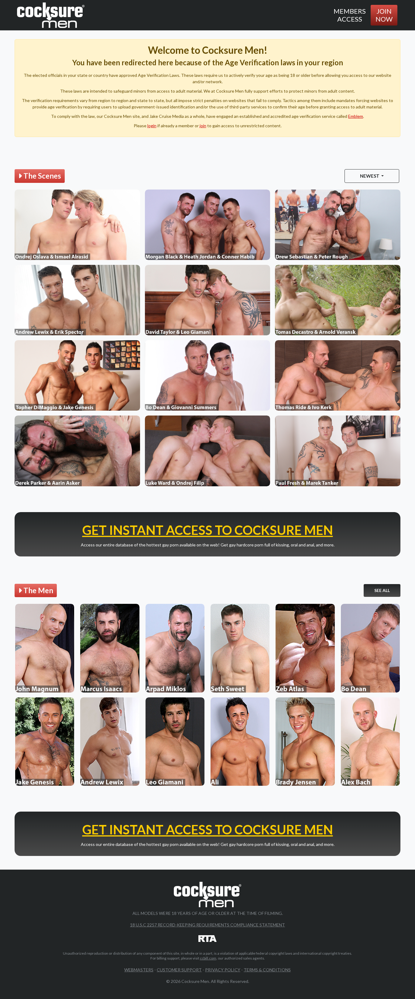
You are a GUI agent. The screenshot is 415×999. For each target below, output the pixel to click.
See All (382, 590)
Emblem (355, 116)
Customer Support (179, 969)
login (151, 125)
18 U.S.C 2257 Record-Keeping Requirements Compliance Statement (207, 924)
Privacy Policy (222, 969)
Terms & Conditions (267, 969)
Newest (370, 176)
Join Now (384, 15)
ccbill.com (208, 958)
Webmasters (138, 969)
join (203, 125)
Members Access (350, 15)
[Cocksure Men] (50, 15)
